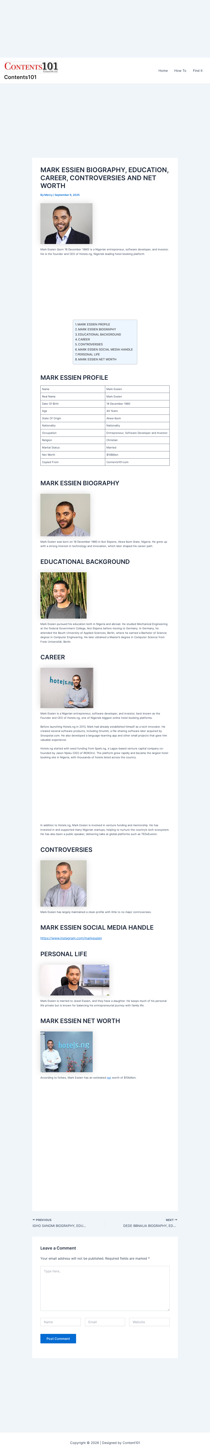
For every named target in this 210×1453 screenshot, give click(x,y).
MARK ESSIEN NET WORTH (97, 359)
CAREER (84, 339)
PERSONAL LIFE (89, 354)
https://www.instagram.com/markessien (71, 938)
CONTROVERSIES (90, 344)
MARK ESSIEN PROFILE (94, 324)
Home (163, 71)
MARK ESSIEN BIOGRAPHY (97, 329)
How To (180, 71)
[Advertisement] (105, 29)
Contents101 (20, 77)
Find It (198, 71)
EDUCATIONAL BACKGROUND (99, 334)
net (109, 1077)
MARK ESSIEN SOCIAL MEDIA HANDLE (105, 349)
